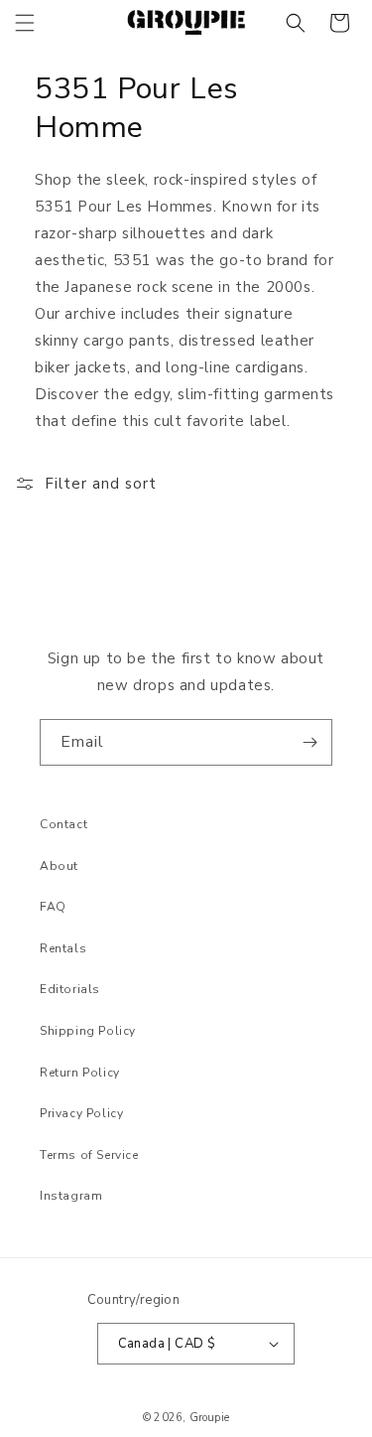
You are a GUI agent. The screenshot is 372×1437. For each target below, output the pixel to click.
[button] (25, 23)
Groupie (209, 1417)
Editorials (70, 989)
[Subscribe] (309, 742)
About (59, 866)
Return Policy (80, 1072)
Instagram (71, 1196)
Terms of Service (89, 1155)
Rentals (63, 948)
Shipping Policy (88, 1031)
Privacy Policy (81, 1113)
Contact (63, 824)
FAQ (53, 907)
